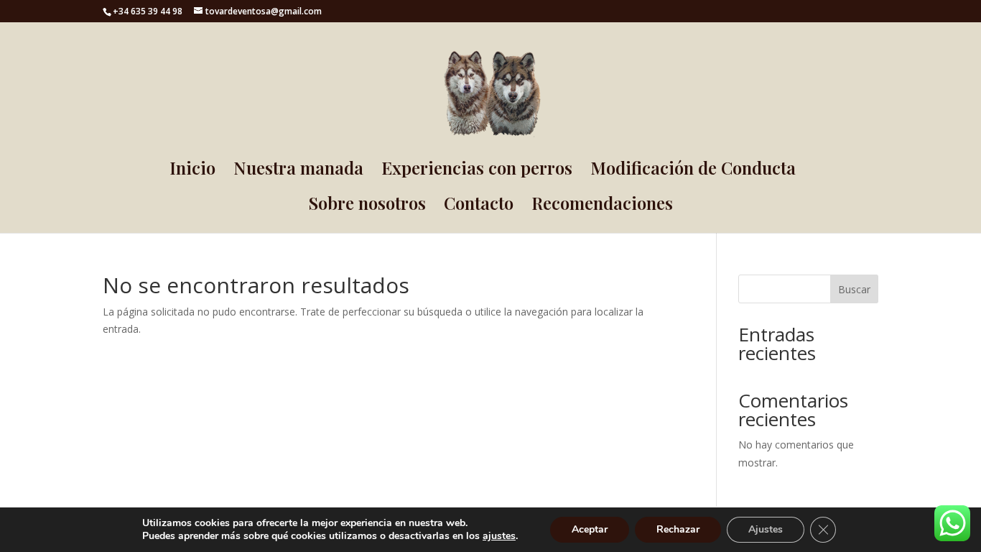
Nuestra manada (298, 170)
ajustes (499, 536)
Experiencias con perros (476, 170)
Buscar (854, 289)
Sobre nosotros (367, 206)
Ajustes (765, 529)
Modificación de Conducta (693, 170)
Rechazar (677, 529)
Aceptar (590, 529)
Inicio (192, 170)
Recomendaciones (602, 206)
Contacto (478, 206)
